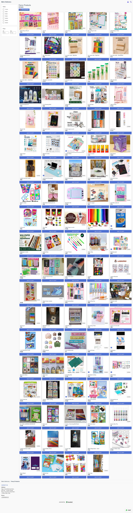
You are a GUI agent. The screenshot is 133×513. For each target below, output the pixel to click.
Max (11, 31)
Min (3, 31)
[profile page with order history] (128, 2)
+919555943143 (5, 497)
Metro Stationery (6, 2)
